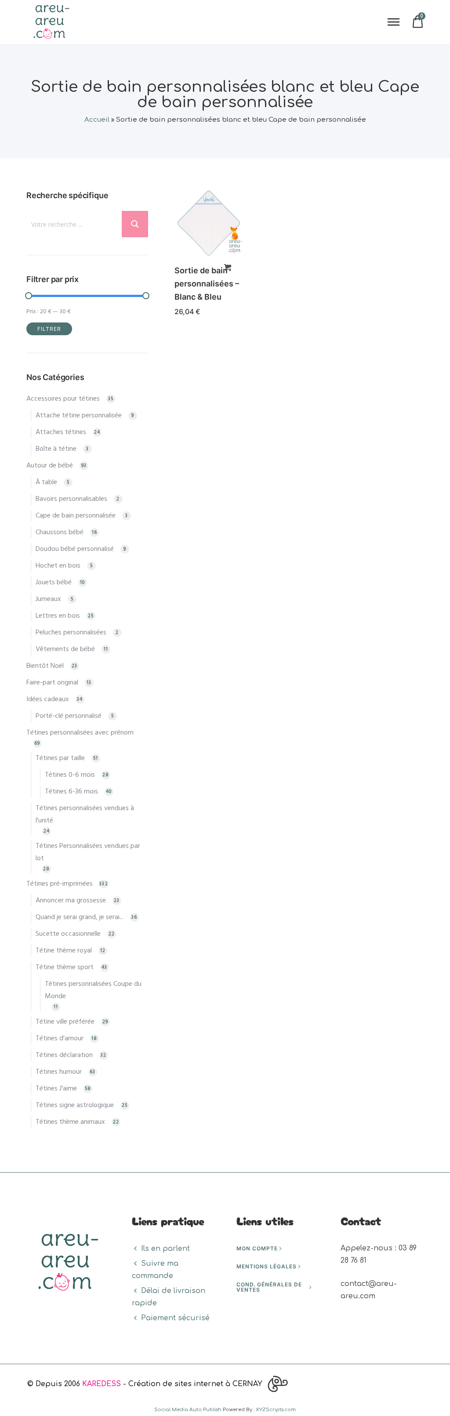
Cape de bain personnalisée (76, 515)
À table (46, 482)
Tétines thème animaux (70, 1122)
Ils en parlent (165, 1249)
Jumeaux (48, 599)
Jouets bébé (54, 582)
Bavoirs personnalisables (71, 499)
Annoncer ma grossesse (71, 900)
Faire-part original (52, 682)
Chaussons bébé (59, 532)
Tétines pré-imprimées (59, 884)
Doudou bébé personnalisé (75, 549)
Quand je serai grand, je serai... (79, 917)
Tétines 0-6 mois (70, 775)
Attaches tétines (61, 432)
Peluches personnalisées (71, 632)
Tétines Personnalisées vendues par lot (88, 852)
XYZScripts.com (276, 1409)
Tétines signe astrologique (75, 1105)
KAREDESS (101, 1384)
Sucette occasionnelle (68, 934)
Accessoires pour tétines (63, 399)
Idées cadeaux (47, 699)
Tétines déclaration (64, 1055)
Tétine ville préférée (65, 1022)
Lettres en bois (58, 616)
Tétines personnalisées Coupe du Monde (93, 990)
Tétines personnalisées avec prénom (80, 733)
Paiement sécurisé (175, 1318)
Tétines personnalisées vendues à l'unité (85, 814)
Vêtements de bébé (65, 649)
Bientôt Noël (45, 666)
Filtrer (49, 329)
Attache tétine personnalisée (79, 415)
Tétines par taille (60, 758)
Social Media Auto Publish (187, 1409)
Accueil (96, 119)
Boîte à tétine (56, 449)
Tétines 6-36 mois (71, 791)
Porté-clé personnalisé (69, 716)
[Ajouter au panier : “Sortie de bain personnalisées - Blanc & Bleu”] (227, 267)
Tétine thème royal (64, 950)
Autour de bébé (49, 465)
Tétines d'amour (59, 1038)
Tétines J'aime (56, 1088)
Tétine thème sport (65, 967)
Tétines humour (59, 1072)
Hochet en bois (58, 566)
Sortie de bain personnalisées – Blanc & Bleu (206, 283)
